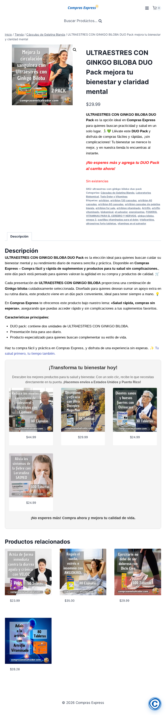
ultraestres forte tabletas (101, 223)
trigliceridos (147, 219)
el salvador (121, 211)
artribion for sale (105, 208)
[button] (74, 49)
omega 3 (91, 219)
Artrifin (146, 208)
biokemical (107, 211)
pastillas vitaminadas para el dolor (118, 219)
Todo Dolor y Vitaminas (114, 196)
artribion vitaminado (128, 208)
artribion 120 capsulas (123, 200)
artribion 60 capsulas (110, 204)
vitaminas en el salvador (132, 223)
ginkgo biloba (146, 215)
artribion (104, 200)
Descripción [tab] (19, 236)
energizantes (137, 211)
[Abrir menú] (147, 8)
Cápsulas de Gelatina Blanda (117, 192)
